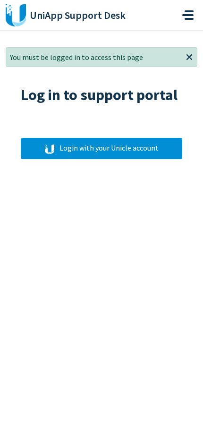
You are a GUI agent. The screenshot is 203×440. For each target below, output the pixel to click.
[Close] (189, 56)
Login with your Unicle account (108, 147)
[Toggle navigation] (187, 15)
